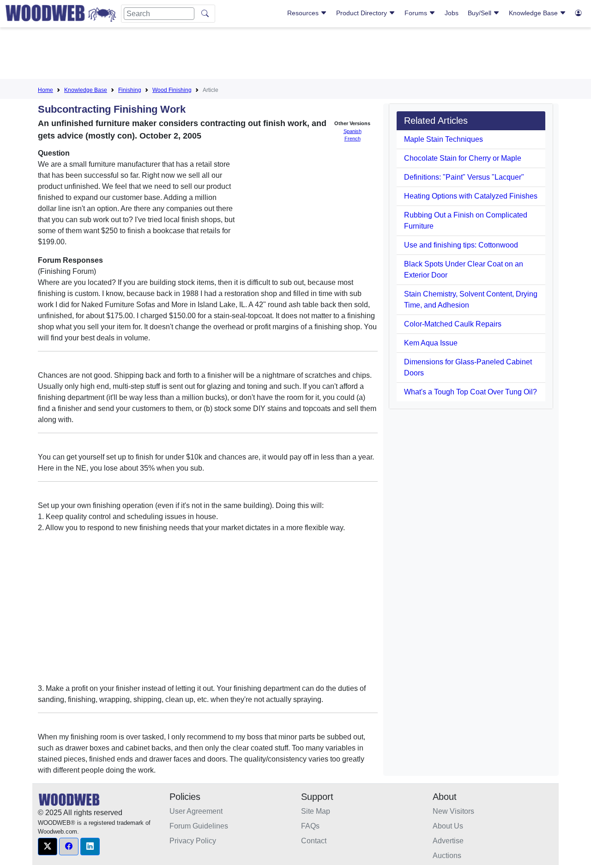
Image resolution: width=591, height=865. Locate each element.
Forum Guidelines (198, 826)
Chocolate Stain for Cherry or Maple (462, 158)
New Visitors (453, 811)
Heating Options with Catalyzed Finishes (470, 196)
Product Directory (362, 13)
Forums (416, 13)
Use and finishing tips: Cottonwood (461, 245)
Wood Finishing (172, 90)
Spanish (353, 131)
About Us (448, 826)
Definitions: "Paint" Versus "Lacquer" (464, 177)
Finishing (129, 90)
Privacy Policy (192, 841)
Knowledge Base (534, 13)
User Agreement (196, 811)
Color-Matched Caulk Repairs (452, 324)
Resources (303, 13)
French (352, 138)
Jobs (451, 13)
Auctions (447, 855)
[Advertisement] (295, 55)
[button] (47, 846)
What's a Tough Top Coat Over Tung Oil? (470, 392)
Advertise (448, 841)
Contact (313, 841)
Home (45, 90)
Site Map (315, 811)
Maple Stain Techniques (443, 139)
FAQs (310, 826)
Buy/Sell (480, 13)
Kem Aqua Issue (431, 343)
